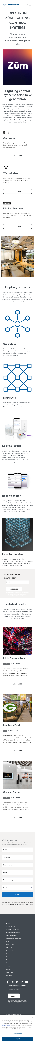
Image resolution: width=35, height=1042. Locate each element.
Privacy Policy (29, 904)
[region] (17, 1028)
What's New (10, 947)
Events (8, 969)
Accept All (17, 1038)
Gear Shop (9, 972)
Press (8, 963)
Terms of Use (20, 904)
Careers (8, 954)
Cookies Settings (17, 1033)
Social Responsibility (12, 929)
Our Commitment (11, 935)
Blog (7, 941)
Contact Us (9, 951)
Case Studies (10, 944)
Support (8, 957)
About (8, 923)
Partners (9, 960)
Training (8, 966)
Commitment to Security (13, 938)
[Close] (33, 1017)
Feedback (9, 975)
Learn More (17, 156)
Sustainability (10, 926)
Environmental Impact (13, 932)
